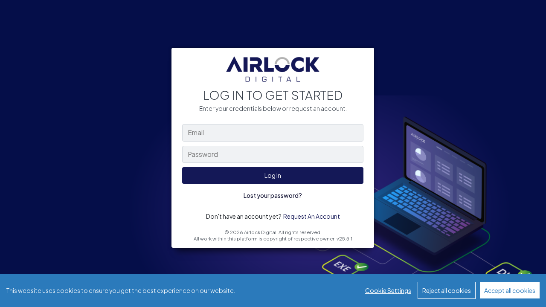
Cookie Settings (388, 290)
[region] (273, 290)
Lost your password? (273, 195)
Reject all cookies (446, 290)
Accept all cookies (509, 290)
